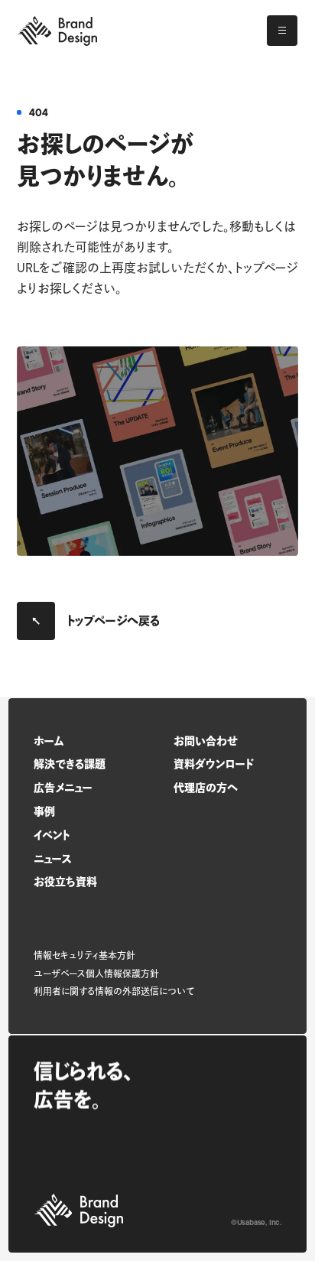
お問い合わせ (206, 742)
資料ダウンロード (214, 765)
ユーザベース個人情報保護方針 (96, 975)
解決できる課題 (70, 765)
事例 (44, 812)
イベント (52, 836)
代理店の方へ (206, 789)
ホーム (48, 742)
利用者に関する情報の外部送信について (114, 992)
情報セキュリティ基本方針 (84, 956)
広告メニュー (63, 789)
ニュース (52, 860)
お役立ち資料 (65, 883)
